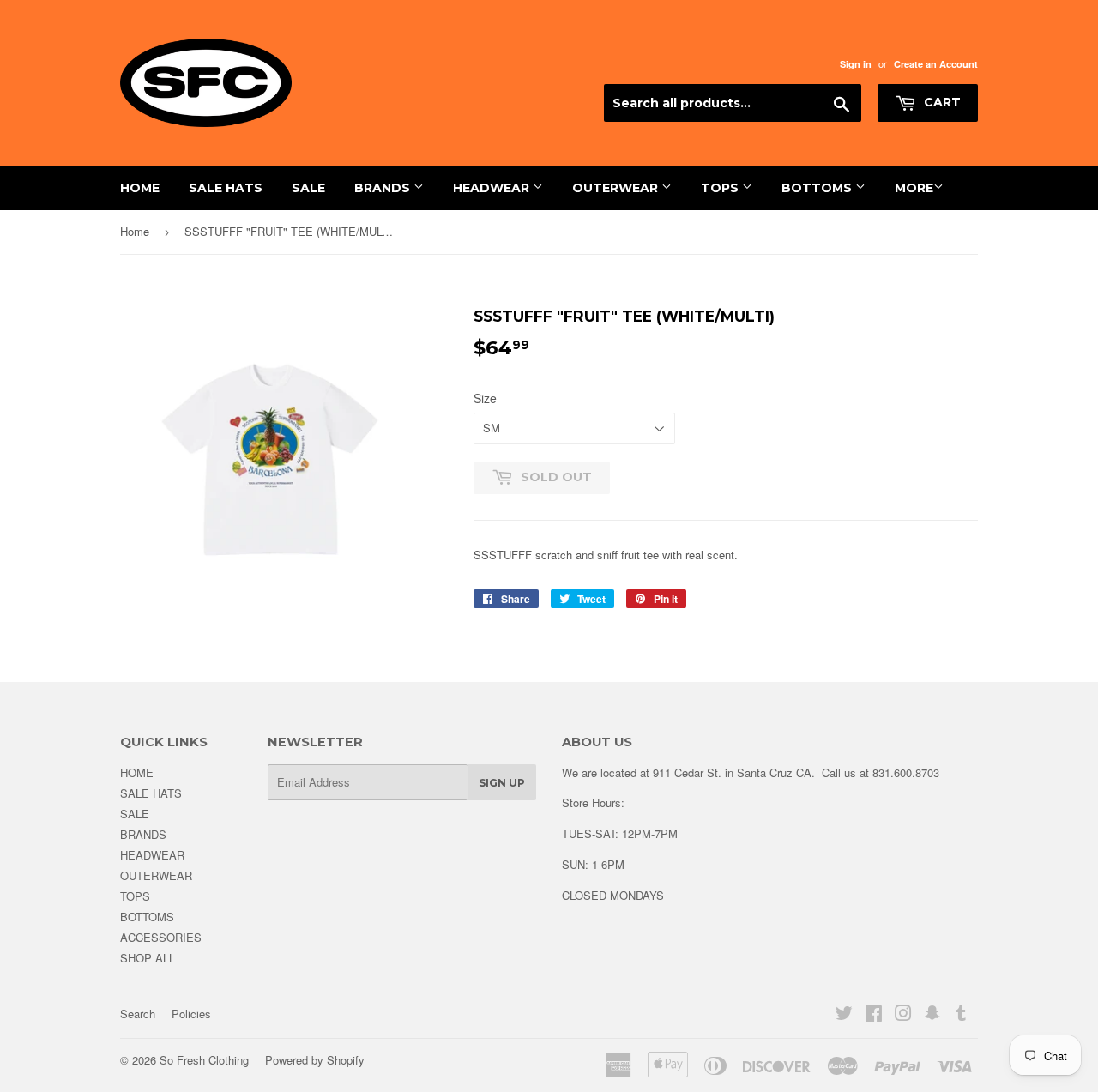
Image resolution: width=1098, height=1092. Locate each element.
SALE (308, 188)
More (914, 188)
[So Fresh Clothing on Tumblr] (961, 1015)
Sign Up (502, 782)
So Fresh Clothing (204, 1060)
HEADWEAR (493, 188)
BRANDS (383, 188)
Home (134, 231)
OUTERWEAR (616, 188)
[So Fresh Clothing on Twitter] (844, 1015)
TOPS (721, 188)
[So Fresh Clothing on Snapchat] (932, 1015)
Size (485, 398)
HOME (140, 188)
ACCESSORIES (161, 937)
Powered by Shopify (315, 1060)
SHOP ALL (147, 958)
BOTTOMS (818, 188)
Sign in (856, 63)
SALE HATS (225, 188)
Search (137, 1013)
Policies (191, 1013)
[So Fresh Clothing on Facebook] (874, 1015)
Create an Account (936, 63)
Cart (940, 102)
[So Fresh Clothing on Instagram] (903, 1015)
